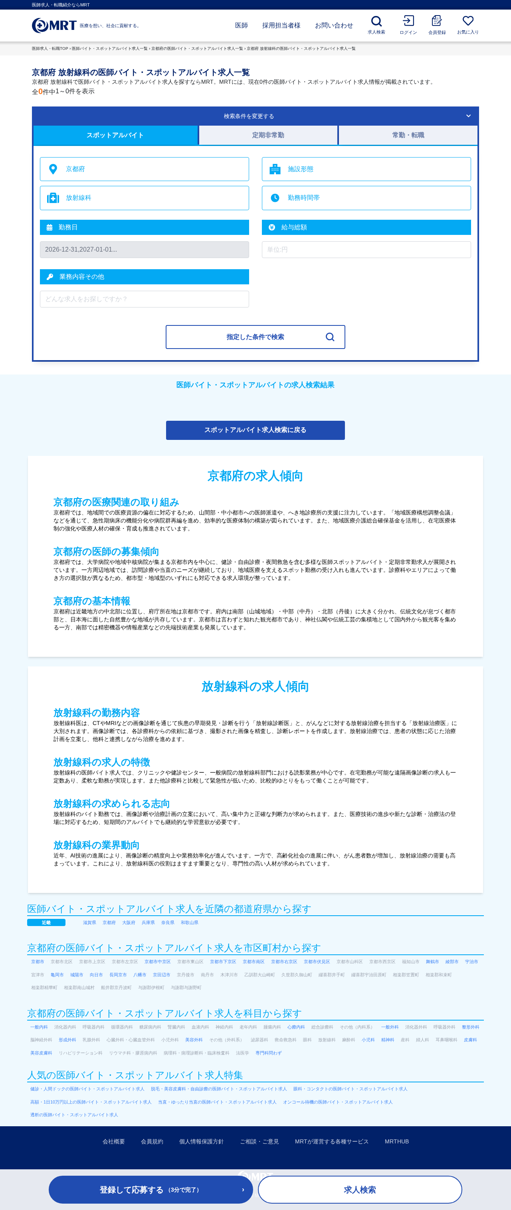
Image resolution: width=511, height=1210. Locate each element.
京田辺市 (161, 974)
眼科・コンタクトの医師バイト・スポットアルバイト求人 (350, 1088)
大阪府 (128, 922)
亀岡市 (57, 974)
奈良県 (167, 922)
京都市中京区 (158, 961)
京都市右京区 (284, 961)
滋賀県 (89, 922)
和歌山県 (189, 922)
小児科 (368, 1039)
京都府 (109, 922)
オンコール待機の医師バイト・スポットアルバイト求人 (338, 1102)
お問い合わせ (334, 25)
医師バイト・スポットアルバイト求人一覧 (110, 48)
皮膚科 (470, 1039)
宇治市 (471, 961)
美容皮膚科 (41, 1052)
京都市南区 (254, 961)
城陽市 (76, 974)
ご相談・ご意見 (259, 1141)
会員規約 (152, 1141)
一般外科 (390, 1027)
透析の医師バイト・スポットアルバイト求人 (74, 1114)
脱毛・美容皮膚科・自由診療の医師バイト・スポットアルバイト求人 (219, 1088)
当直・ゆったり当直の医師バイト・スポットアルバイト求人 (217, 1102)
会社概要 (114, 1141)
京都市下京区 (223, 961)
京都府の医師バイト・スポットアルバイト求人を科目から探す (164, 1013)
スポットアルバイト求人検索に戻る (255, 429)
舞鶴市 (432, 961)
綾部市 (452, 961)
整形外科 (470, 1027)
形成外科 (67, 1039)
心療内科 (296, 1027)
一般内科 (39, 1027)
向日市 (96, 974)
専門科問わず (269, 1052)
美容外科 (194, 1039)
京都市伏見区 (317, 961)
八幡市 (140, 974)
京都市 (37, 961)
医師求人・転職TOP (50, 48)
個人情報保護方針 (201, 1141)
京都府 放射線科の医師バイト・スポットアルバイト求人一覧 (301, 48)
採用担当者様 (281, 25)
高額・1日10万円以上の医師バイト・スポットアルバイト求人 (91, 1102)
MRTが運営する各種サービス (332, 1141)
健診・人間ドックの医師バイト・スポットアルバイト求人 (87, 1088)
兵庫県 (148, 922)
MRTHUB (397, 1141)
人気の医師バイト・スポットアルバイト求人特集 (135, 1075)
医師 (241, 25)
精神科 (387, 1039)
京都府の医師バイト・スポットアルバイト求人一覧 (197, 48)
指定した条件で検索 (255, 336)
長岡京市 (118, 974)
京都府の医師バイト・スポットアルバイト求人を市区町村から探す (174, 947)
